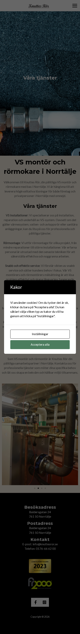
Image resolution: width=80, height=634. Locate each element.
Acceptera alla (40, 344)
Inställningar (40, 334)
